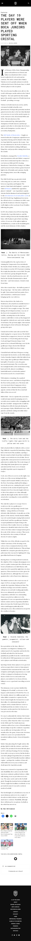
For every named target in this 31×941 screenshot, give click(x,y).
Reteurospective (15, 928)
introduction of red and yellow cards (16, 195)
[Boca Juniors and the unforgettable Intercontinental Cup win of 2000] (7, 826)
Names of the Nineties (15, 921)
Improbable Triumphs (15, 918)
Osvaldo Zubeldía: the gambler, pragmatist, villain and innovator (15, 639)
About (15, 902)
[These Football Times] (15, 3)
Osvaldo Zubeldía (22, 156)
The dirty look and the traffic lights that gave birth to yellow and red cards (15, 441)
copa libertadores (12, 854)
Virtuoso (15, 930)
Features (4, 12)
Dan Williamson (13, 43)
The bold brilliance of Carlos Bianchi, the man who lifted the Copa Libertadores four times (21, 834)
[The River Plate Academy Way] (7, 843)
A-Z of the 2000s (15, 899)
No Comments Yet (10, 866)
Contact (15, 911)
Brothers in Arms (15, 909)
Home (15, 916)
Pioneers (15, 926)
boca (5, 854)
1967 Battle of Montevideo (12, 135)
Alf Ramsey (8, 188)
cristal (20, 854)
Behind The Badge (15, 904)
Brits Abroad (15, 906)
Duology (15, 914)
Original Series (15, 923)
